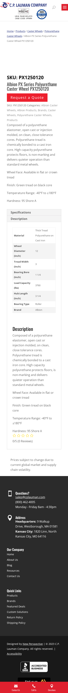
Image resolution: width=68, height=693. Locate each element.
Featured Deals (16, 606)
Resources (13, 570)
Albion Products (26, 110)
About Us (12, 559)
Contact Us (13, 576)
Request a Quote (27, 97)
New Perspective (33, 644)
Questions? (22, 493)
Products (20, 31)
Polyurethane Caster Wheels (34, 115)
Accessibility (14, 653)
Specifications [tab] (21, 212)
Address (20, 517)
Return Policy (15, 617)
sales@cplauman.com (30, 497)
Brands (42, 110)
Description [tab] (19, 219)
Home (10, 31)
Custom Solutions (17, 612)
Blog (9, 565)
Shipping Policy (16, 622)
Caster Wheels (35, 31)
